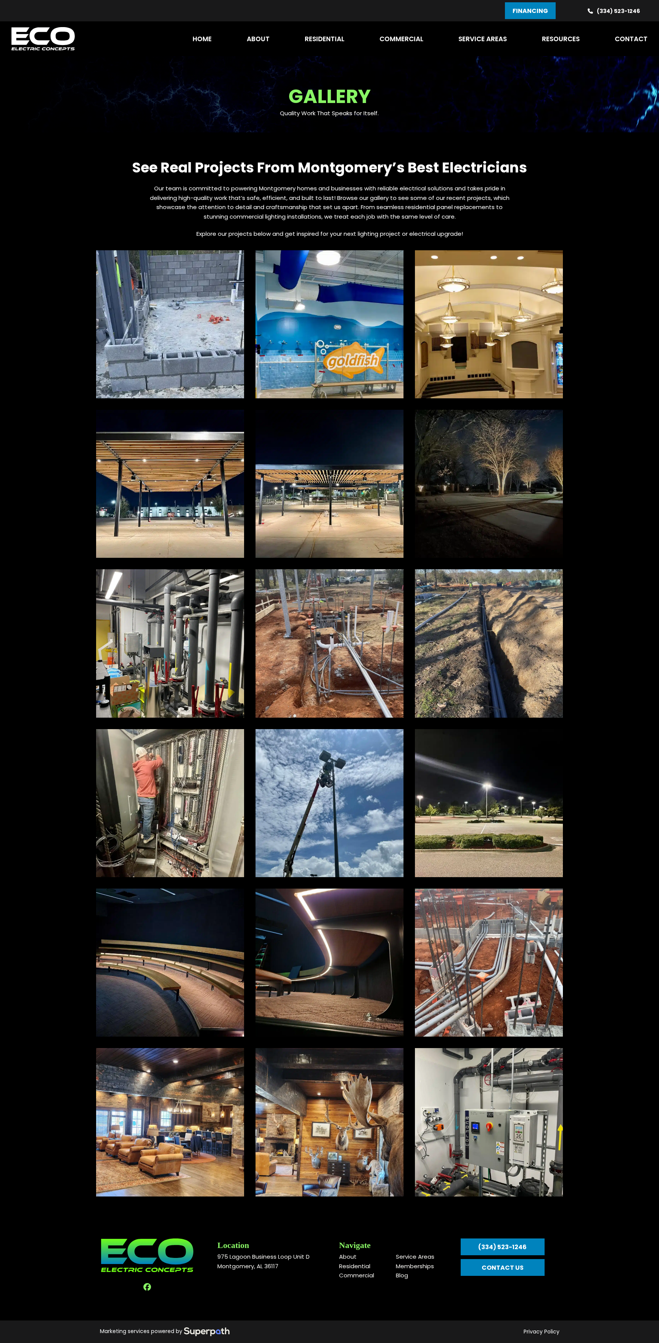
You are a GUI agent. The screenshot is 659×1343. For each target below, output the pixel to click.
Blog (402, 1275)
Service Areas (415, 1257)
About (348, 1257)
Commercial (356, 1275)
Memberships (415, 1266)
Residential (354, 1266)
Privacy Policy (541, 1331)
